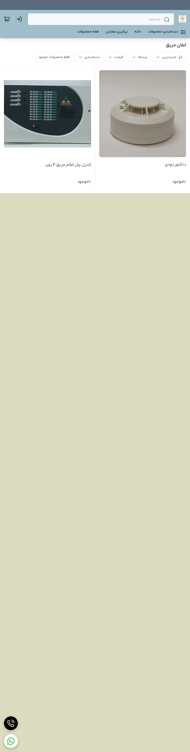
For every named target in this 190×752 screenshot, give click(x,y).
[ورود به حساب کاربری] (20, 19)
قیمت (119, 57)
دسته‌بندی (92, 57)
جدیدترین (169, 57)
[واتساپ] (11, 741)
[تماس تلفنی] (11, 723)
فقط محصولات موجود (54, 57)
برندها (142, 57)
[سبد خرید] (7, 19)
